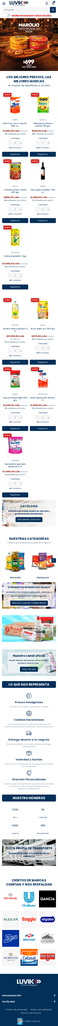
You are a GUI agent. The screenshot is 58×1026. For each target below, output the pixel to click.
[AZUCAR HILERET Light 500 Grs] (15, 379)
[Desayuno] (43, 561)
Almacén (15, 577)
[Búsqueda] (53, 10)
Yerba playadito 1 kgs (15, 256)
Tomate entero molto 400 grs (15, 191)
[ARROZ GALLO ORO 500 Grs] (42, 310)
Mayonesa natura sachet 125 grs (43, 124)
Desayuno (43, 577)
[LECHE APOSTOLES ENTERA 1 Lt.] (42, 379)
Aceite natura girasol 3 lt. (15, 329)
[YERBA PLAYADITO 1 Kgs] (15, 237)
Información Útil (11, 995)
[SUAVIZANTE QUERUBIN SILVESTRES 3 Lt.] (15, 445)
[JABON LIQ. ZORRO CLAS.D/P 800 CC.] (15, 104)
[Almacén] (15, 561)
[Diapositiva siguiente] (14, 68)
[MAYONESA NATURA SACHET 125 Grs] (42, 104)
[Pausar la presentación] (18, 68)
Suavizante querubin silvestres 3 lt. (15, 465)
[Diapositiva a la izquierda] (4, 560)
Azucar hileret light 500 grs (15, 399)
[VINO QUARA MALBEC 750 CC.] (42, 171)
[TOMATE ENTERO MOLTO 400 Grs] (15, 171)
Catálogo (8, 1001)
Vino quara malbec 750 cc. (43, 191)
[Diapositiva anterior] (3, 68)
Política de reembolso (41, 1009)
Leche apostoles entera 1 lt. (43, 399)
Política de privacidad (16, 1009)
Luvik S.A (35, 1021)
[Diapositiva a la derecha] (53, 560)
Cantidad (15, 138)
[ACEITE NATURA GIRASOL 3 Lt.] (15, 310)
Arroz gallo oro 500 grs (43, 328)
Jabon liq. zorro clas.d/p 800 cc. (15, 124)
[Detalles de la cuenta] (47, 3)
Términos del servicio (30, 1013)
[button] (4, 4)
